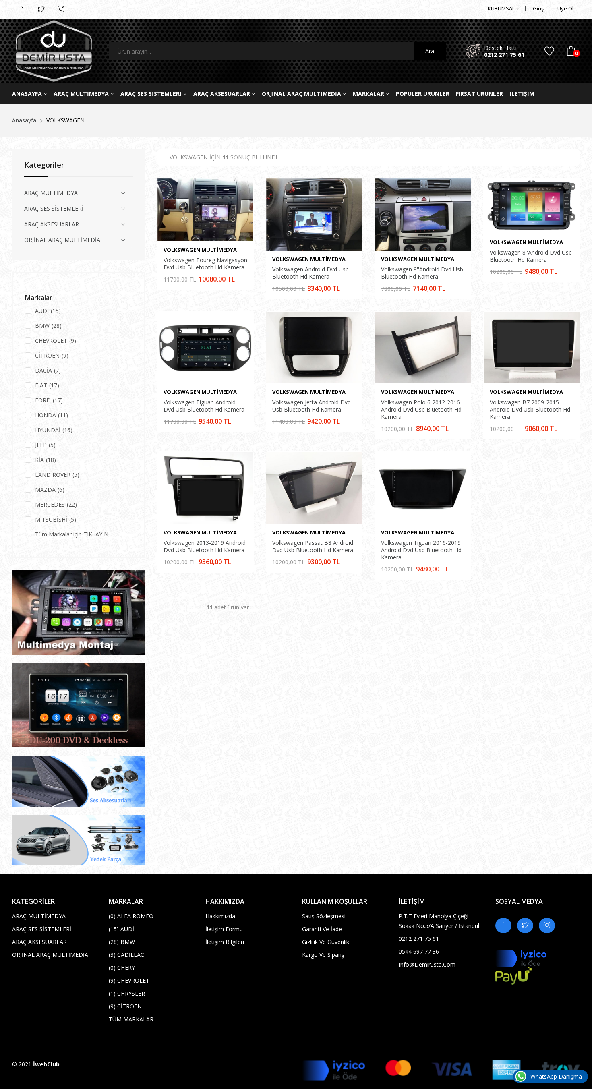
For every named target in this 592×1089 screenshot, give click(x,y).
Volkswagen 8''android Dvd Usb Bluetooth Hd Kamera (531, 256)
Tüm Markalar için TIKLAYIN (71, 534)
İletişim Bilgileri (224, 942)
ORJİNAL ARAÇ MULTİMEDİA (302, 93)
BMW (48, 325)
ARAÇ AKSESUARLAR (222, 93)
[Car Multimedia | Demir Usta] (54, 51)
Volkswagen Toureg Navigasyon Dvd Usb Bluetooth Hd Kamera (205, 264)
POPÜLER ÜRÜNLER (422, 93)
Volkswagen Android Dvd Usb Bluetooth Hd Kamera (310, 273)
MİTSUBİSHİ (55, 519)
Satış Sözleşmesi (324, 916)
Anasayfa (27, 93)
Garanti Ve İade (322, 929)
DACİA (48, 370)
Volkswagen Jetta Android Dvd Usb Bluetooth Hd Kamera (311, 406)
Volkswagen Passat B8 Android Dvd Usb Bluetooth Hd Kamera (312, 546)
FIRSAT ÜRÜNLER (479, 93)
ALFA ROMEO (131, 916)
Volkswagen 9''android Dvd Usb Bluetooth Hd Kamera (422, 273)
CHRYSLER (127, 993)
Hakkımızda (220, 916)
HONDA (51, 415)
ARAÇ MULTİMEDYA (82, 93)
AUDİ (48, 311)
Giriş (538, 8)
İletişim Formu (224, 929)
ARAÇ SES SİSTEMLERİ (151, 93)
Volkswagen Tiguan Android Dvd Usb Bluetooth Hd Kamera (204, 406)
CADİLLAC (126, 955)
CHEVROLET (55, 340)
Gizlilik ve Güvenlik (325, 942)
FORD (49, 400)
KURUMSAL (502, 8)
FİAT (47, 385)
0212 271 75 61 (504, 54)
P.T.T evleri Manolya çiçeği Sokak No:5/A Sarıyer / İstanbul (439, 921)
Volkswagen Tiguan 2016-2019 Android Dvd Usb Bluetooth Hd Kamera (421, 550)
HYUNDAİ (53, 430)
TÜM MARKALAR (131, 1019)
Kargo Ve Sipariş (323, 955)
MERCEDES (56, 504)
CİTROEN (51, 355)
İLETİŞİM (521, 93)
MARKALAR (369, 93)
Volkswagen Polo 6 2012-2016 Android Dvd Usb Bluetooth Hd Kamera (421, 409)
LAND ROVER (57, 474)
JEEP (45, 445)
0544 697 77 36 (419, 951)
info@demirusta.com (427, 964)
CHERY (122, 967)
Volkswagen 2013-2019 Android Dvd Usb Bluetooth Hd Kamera (205, 546)
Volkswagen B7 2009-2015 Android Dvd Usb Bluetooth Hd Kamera (530, 409)
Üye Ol (565, 8)
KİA (45, 460)
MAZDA (49, 489)
